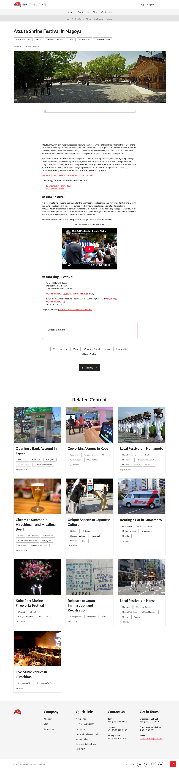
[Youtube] (161, 764)
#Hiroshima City (24, 683)
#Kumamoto (127, 460)
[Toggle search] (142, 4)
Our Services (83, 12)
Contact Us (106, 12)
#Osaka (137, 617)
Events (78, 19)
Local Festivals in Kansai (138, 601)
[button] (152, 4)
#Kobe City (43, 617)
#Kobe (104, 455)
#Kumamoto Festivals (131, 465)
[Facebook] (146, 764)
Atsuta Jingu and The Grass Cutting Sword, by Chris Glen (67, 175)
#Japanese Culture (77, 536)
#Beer (20, 536)
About (70, 12)
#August (21, 612)
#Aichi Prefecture (23, 39)
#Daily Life (50, 459)
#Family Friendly (129, 455)
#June (71, 39)
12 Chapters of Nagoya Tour (58, 185)
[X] (153, 764)
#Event (39, 39)
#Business (36, 459)
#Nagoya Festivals (102, 39)
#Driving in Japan (129, 531)
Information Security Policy (88, 734)
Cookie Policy (82, 739)
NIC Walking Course (55, 188)
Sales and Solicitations (86, 744)
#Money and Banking (43, 464)
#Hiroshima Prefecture (27, 540)
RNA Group (24, 764)
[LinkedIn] (139, 764)
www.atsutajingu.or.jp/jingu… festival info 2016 (67, 293)
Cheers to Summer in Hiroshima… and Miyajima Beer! (36, 524)
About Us (48, 718)
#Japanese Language (78, 541)
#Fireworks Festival (55, 39)
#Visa (104, 616)
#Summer (22, 545)
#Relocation (91, 616)
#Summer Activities (39, 545)
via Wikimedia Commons (80, 309)
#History (86, 531)
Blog (95, 12)
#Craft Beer (33, 536)
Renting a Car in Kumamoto (141, 520)
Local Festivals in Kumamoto (141, 448)
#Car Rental (127, 526)
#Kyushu (149, 465)
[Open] (162, 4)
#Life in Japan (23, 464)
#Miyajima (46, 540)
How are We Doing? (85, 723)
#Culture (73, 531)
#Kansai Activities (129, 612)
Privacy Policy (82, 729)
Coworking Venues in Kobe (88, 448)
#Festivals (145, 455)
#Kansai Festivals (149, 612)
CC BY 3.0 (63, 309)
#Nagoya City (84, 39)
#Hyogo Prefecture (26, 617)
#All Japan (22, 459)
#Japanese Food (97, 536)
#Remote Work (93, 460)
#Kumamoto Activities (147, 460)
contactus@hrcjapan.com (151, 738)
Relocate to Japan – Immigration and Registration (82, 605)
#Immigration (75, 616)
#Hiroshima (48, 536)
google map (111, 298)
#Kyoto (125, 617)
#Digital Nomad (90, 455)
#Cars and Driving (144, 526)
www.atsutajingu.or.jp (55, 301)
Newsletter (81, 718)
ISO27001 (80, 749)
